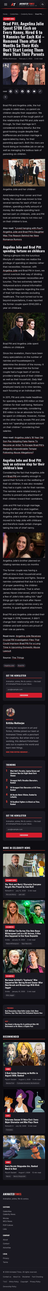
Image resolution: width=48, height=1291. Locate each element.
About (5, 1240)
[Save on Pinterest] (10, 91)
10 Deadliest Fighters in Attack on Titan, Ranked (25, 803)
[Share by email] (34, 91)
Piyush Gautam (10, 1079)
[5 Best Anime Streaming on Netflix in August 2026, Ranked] (24, 1054)
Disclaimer (26, 1277)
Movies (6, 1218)
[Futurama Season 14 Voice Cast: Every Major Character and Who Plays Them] (24, 1100)
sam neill (22, 894)
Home (5, 14)
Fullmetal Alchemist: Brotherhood (28, 1083)
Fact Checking (37, 1277)
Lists (8, 1116)
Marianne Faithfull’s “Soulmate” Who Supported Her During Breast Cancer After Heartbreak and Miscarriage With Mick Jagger (24, 983)
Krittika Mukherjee (10, 59)
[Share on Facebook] (22, 91)
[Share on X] (16, 91)
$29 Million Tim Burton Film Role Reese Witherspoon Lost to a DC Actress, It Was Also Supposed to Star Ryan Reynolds (23, 933)
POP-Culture (8, 1225)
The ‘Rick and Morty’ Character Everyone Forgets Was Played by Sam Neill (23, 885)
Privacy (6, 1258)
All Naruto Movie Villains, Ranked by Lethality (23, 796)
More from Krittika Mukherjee (18, 752)
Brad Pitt (12, 476)
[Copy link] (40, 91)
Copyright (24, 1282)
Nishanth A (9, 891)
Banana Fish (10, 1083)
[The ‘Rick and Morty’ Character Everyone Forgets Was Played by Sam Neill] (24, 865)
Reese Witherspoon (12, 943)
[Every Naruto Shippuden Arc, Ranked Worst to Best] (24, 1147)
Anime (8, 1069)
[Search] (42, 4)
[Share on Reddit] (28, 91)
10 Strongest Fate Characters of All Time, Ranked (25, 788)
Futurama (9, 1130)
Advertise (7, 1248)
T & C (5, 1282)
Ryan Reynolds (26, 943)
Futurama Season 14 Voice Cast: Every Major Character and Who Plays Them (21, 1121)
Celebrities (14, 14)
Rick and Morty (11, 894)
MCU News (7, 1221)
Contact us (7, 1277)
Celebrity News (27, 14)
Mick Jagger (10, 995)
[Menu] (5, 4)
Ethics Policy (14, 1282)
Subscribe (24, 695)
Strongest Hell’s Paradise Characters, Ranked (24, 781)
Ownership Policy (9, 1287)
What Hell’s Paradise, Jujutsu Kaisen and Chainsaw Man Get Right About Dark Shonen (25, 773)
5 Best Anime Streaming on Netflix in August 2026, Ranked (21, 1074)
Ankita (7, 940)
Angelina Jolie (10, 270)
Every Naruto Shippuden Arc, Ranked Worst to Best (21, 1167)
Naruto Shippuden (19, 1176)
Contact (6, 1244)
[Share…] (5, 97)
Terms (5, 1262)
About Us (16, 1277)
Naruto (8, 1176)
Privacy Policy (35, 1282)
